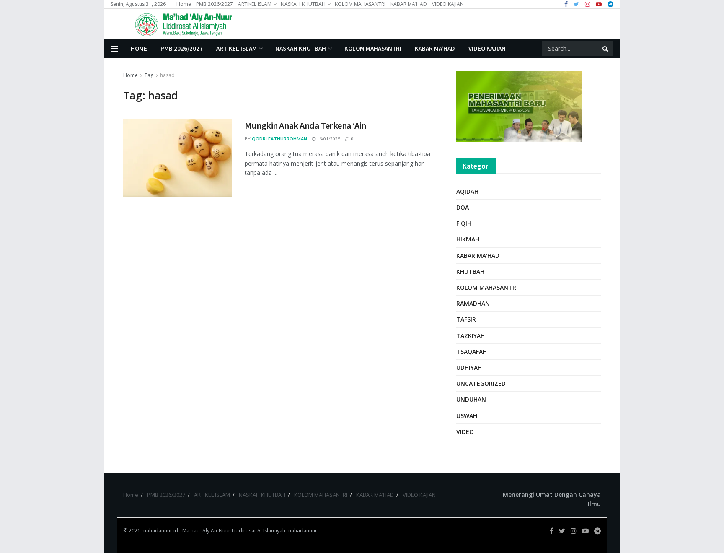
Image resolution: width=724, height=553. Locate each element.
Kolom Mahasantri (487, 287)
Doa (462, 207)
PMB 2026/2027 (214, 4)
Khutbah (470, 271)
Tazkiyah (470, 336)
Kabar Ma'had (477, 256)
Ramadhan (473, 303)
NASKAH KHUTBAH (303, 4)
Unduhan (471, 399)
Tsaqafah (471, 352)
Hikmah (467, 239)
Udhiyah (469, 367)
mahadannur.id (160, 530)
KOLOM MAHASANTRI (360, 4)
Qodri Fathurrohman (279, 138)
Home (183, 4)
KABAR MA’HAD (408, 4)
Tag (149, 75)
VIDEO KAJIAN (448, 4)
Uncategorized (481, 383)
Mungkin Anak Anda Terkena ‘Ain (305, 125)
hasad (167, 75)
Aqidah (467, 191)
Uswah (466, 416)
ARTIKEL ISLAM (255, 4)
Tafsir (466, 319)
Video (465, 432)
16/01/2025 (327, 138)
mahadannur (302, 530)
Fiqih (463, 223)
